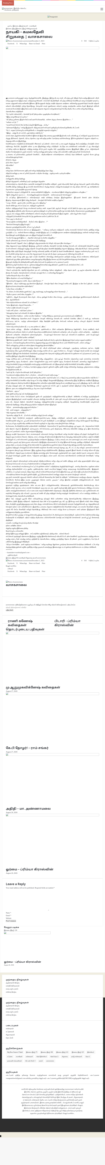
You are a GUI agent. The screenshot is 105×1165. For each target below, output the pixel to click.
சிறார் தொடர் (54, 1056)
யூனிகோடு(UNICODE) (64, 1078)
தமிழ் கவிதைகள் (76, 1056)
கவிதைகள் (10, 1029)
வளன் (41, 1061)
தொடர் (88, 1056)
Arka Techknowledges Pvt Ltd (76, 1120)
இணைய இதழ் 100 (47, 1052)
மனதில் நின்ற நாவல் (12, 986)
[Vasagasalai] (53, 16)
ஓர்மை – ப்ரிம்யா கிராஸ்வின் (22, 962)
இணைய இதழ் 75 (31, 1052)
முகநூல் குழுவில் (69, 1075)
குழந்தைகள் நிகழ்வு (12, 983)
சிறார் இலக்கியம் (41, 1056)
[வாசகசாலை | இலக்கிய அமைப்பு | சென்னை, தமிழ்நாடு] (14, 9)
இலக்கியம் (90, 1052)
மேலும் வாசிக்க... (69, 1113)
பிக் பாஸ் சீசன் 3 (30, 1061)
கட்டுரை (9, 1056)
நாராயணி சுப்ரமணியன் (14, 1061)
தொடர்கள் (9, 1038)
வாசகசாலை (50, 1061)
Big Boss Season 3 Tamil (15, 1052)
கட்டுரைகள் (10, 1032)
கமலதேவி (19, 1056)
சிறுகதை (65, 1056)
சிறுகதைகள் (10, 1035)
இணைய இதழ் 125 (78, 1052)
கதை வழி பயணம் (12, 989)
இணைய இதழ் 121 (62, 1052)
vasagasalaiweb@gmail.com (15, 1078)
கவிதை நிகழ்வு (11, 992)
